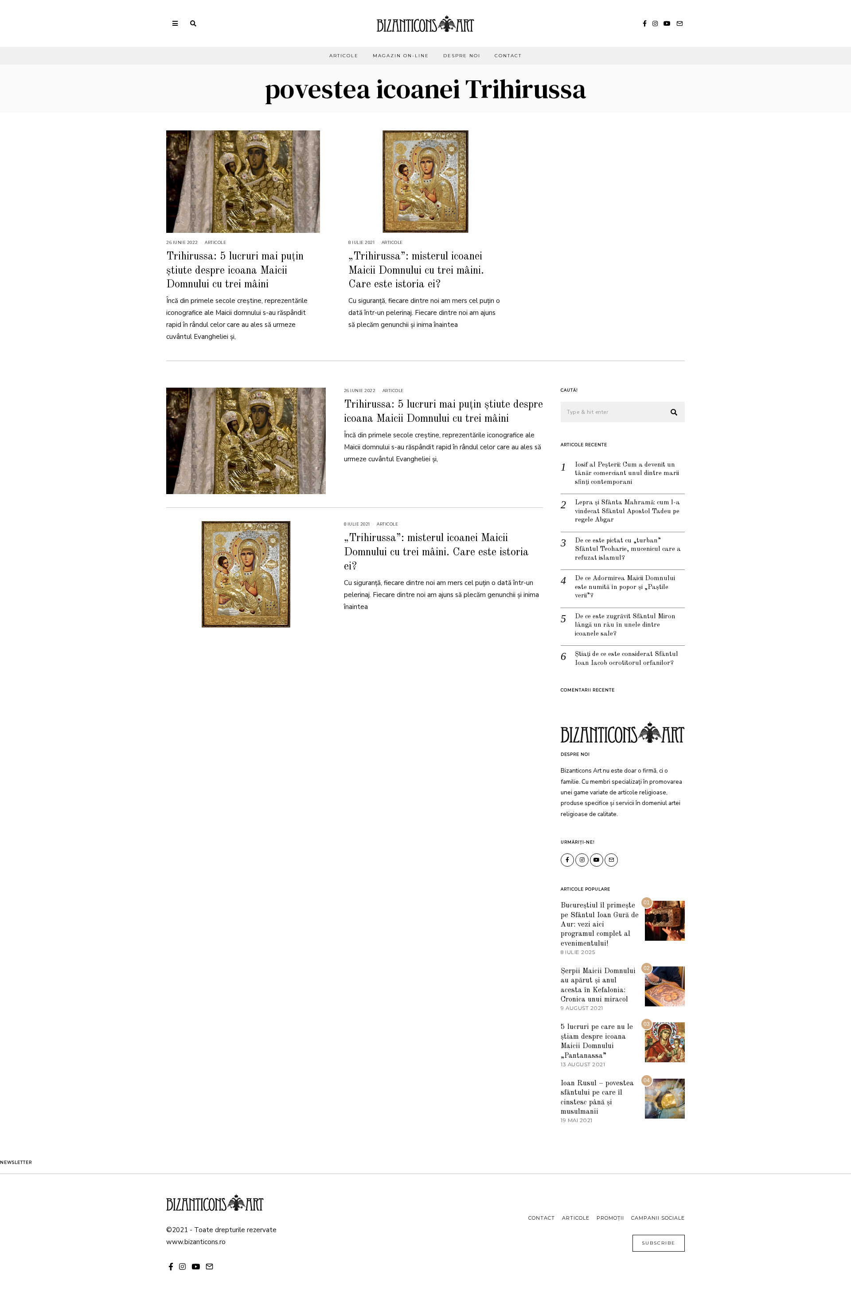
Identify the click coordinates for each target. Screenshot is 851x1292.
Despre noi (461, 56)
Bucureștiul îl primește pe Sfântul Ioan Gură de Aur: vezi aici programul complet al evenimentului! (600, 924)
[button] (674, 412)
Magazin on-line (401, 56)
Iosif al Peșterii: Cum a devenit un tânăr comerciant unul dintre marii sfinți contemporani (627, 474)
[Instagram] (655, 23)
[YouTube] (667, 23)
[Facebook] (644, 23)
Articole (344, 56)
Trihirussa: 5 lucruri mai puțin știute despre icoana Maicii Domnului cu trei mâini (235, 270)
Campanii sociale (658, 1218)
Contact (508, 56)
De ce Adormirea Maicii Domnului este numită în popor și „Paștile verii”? (625, 587)
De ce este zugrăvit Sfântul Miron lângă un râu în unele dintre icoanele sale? (625, 625)
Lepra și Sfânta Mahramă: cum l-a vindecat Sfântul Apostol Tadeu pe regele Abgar (627, 511)
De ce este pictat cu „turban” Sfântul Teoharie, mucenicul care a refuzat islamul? (628, 550)
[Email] (679, 23)
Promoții (610, 1218)
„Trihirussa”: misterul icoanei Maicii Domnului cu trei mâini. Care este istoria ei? (416, 270)
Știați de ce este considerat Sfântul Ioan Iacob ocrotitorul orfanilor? (626, 659)
